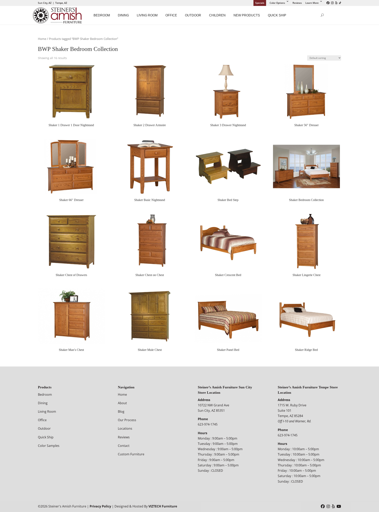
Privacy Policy (100, 506)
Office (171, 15)
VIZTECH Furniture (162, 506)
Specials (259, 3)
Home (42, 39)
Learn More (312, 3)
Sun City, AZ (45, 3)
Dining (123, 15)
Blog (121, 411)
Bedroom (102, 15)
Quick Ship (277, 15)
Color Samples (48, 445)
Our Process (127, 420)
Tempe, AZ (61, 3)
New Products (247, 15)
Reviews (297, 3)
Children (217, 15)
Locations (125, 428)
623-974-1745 (208, 424)
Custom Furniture (131, 454)
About (122, 403)
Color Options (277, 3)
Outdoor (193, 15)
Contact (123, 445)
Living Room (147, 15)
